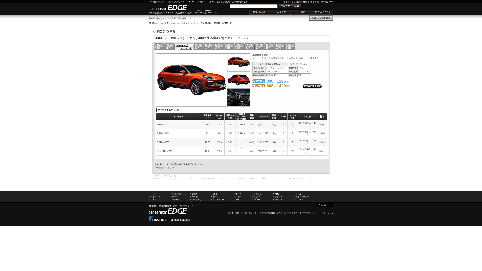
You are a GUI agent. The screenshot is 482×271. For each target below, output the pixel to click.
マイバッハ (155, 197)
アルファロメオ (302, 197)
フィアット (155, 200)
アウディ (201, 2)
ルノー (257, 197)
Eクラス (221, 178)
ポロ (264, 178)
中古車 (244, 213)
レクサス (212, 2)
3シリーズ (181, 178)
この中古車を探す (312, 86)
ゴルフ (258, 178)
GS (163, 178)
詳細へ (322, 124)
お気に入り (321, 17)
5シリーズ (191, 178)
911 (294, 178)
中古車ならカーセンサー (321, 2)
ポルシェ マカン (189, 23)
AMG (277, 194)
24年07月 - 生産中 (165, 168)
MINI (215, 194)
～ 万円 (278, 86)
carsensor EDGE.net (172, 7)
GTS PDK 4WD (164, 151)
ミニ (322, 178)
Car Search (259, 12)
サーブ (215, 197)
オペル (298, 194)
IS (167, 178)
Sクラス (229, 178)
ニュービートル (273, 178)
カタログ (281, 12)
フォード (237, 200)
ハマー (257, 200)
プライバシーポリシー (183, 206)
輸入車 (230, 213)
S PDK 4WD (163, 142)
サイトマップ (289, 2)
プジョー (237, 197)
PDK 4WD (162, 124)
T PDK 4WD (163, 133)
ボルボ (195, 197)
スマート (175, 197)
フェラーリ (196, 200)
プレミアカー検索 (290, 6)
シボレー (278, 200)
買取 (303, 12)
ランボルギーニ (219, 200)
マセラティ (176, 200)
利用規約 (153, 206)
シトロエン (279, 197)
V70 (309, 178)
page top (324, 204)
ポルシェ (175, 23)
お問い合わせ (303, 2)
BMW (191, 2)
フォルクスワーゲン (177, 2)
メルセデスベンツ (157, 2)
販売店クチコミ (323, 12)
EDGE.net (153, 23)
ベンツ (153, 194)
